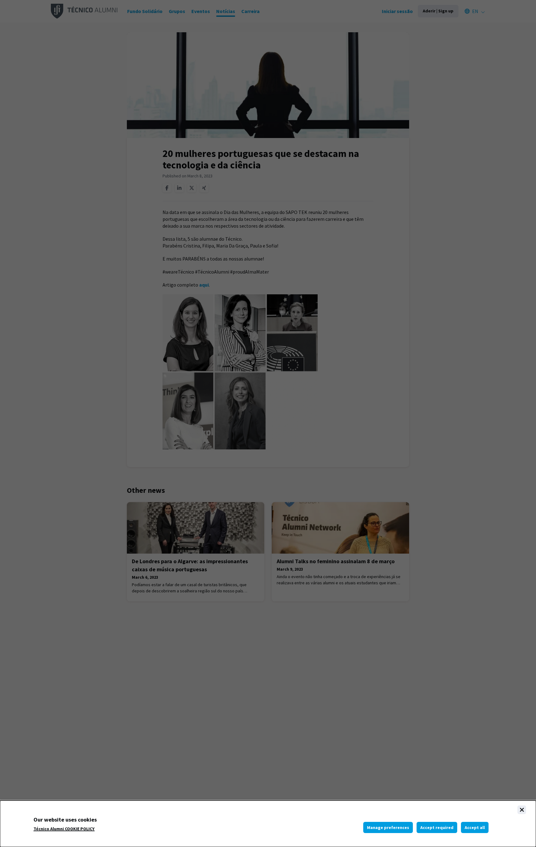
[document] (268, 823)
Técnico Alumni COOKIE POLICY (64, 828)
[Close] (521, 809)
